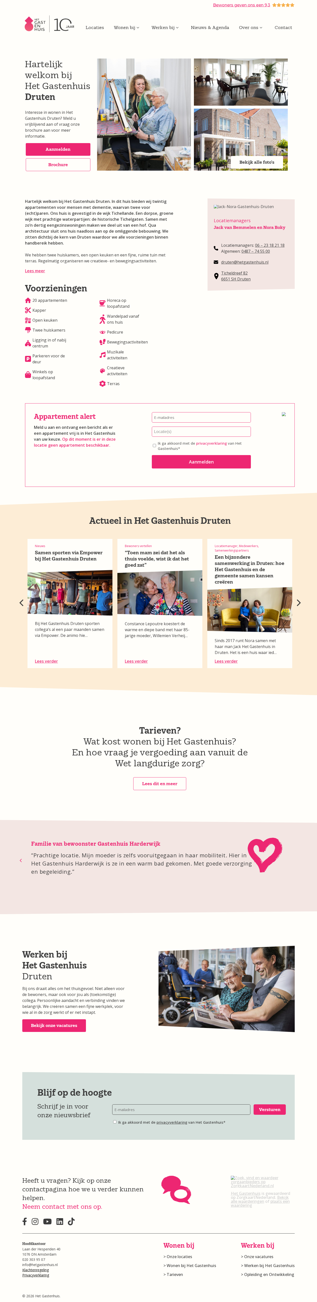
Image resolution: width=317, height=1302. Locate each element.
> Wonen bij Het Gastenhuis (189, 1266)
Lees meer (35, 271)
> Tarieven (173, 1274)
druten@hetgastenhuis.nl (244, 262)
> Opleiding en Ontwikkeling (267, 1274)
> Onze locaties (177, 1257)
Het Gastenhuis (246, 1193)
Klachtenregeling (35, 1270)
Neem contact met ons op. (62, 1206)
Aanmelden (201, 462)
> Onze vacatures (257, 1257)
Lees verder (46, 661)
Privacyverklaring (35, 1275)
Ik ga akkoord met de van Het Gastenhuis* (200, 446)
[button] (58, 149)
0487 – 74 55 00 (255, 251)
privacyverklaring (211, 443)
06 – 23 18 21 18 (270, 245)
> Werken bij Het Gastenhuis (268, 1266)
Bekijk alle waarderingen (260, 1199)
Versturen (269, 1109)
